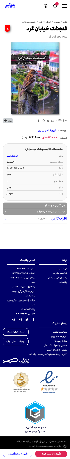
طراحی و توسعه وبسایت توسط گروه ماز (45, 446)
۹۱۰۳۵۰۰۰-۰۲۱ (23, 268)
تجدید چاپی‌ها (61, 341)
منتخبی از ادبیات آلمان (57, 350)
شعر (40, 22)
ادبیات (48, 22)
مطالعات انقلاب (60, 332)
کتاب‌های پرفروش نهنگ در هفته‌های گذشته (48, 354)
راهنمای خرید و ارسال (57, 277)
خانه (65, 22)
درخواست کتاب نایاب (15, 341)
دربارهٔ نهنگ (62, 268)
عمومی (57, 22)
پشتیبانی (63, 282)
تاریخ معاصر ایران (59, 336)
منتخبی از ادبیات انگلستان (55, 345)
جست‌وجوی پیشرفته (15, 332)
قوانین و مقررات (60, 273)
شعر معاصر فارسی (28, 22)
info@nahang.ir (20, 273)
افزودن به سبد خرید (51, 454)
